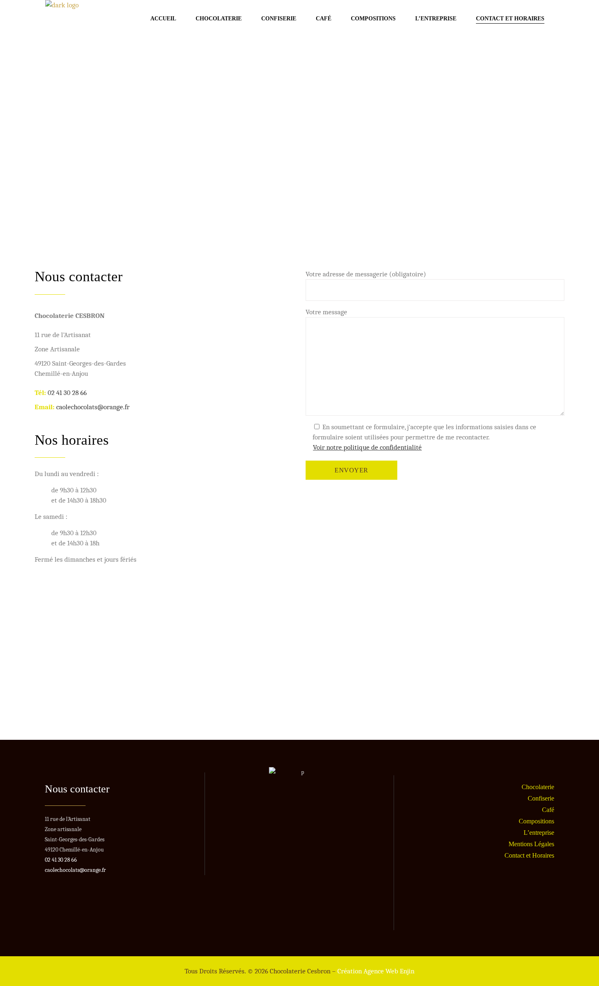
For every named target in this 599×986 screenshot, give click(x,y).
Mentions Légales (531, 843)
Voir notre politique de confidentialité (367, 447)
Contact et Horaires (529, 855)
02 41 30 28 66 (67, 393)
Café (548, 809)
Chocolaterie (538, 786)
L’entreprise (539, 832)
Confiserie (541, 798)
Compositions (536, 821)
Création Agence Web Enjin (375, 971)
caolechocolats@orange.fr (93, 407)
